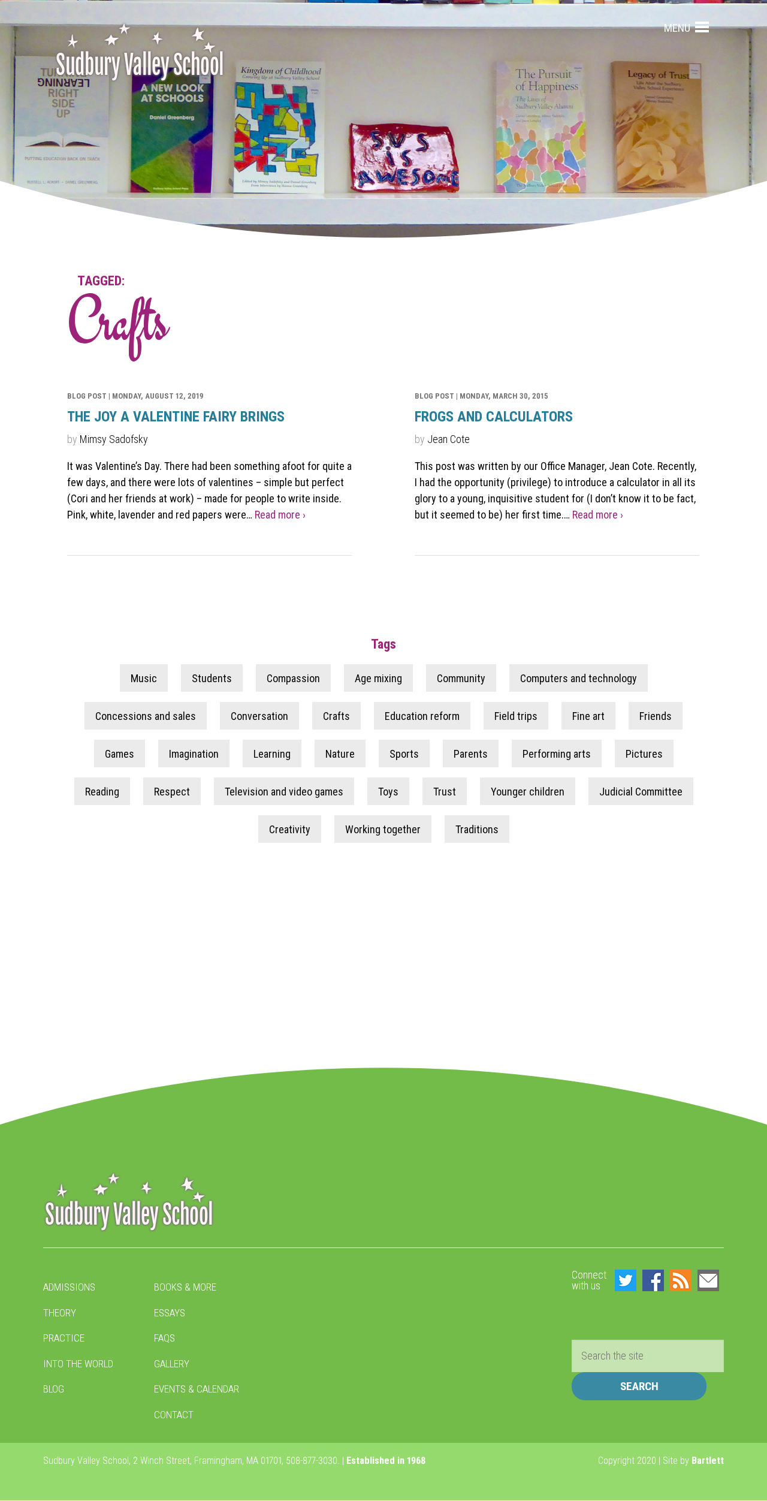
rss (680, 1280)
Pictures (644, 753)
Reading (102, 791)
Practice (63, 1338)
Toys (388, 791)
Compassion (293, 677)
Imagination (194, 753)
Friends (655, 715)
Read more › (280, 514)
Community (461, 677)
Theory (59, 1313)
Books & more (185, 1287)
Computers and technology (578, 677)
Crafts (336, 715)
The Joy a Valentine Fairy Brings (176, 416)
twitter (625, 1280)
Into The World (78, 1364)
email (708, 1280)
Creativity (289, 828)
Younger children (527, 791)
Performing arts (557, 753)
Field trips (515, 715)
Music (144, 677)
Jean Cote (448, 439)
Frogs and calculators (494, 416)
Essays (169, 1313)
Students (212, 677)
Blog (53, 1389)
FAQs (164, 1338)
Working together (383, 828)
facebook (653, 1280)
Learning (272, 753)
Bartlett (707, 1460)
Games (119, 753)
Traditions (477, 828)
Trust (444, 791)
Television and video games (284, 791)
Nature (340, 753)
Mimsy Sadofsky (114, 439)
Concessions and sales (145, 715)
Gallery (171, 1364)
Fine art (588, 715)
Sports (404, 753)
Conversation (259, 715)
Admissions (69, 1287)
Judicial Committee (641, 791)
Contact (174, 1415)
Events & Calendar (196, 1389)
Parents (471, 753)
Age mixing (378, 677)
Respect (172, 791)
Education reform (422, 715)
